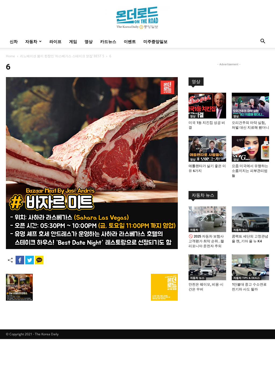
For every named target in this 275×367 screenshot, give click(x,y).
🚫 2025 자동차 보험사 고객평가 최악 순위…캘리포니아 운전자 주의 (206, 241)
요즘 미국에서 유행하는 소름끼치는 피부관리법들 (250, 171)
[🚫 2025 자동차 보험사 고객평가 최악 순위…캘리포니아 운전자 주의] (207, 219)
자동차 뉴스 (203, 195)
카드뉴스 (108, 41)
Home (10, 56)
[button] (262, 41)
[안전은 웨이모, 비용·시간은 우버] (207, 267)
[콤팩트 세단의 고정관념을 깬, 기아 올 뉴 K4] (250, 219)
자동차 (31, 41)
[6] (92, 247)
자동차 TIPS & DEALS (246, 278)
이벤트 (130, 41)
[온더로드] (137, 18)
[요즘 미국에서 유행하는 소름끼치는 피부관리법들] (250, 149)
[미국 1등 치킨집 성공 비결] (207, 105)
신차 (14, 41)
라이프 (55, 41)
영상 (89, 41)
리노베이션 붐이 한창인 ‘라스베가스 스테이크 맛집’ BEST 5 (62, 56)
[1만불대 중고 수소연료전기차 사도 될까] (250, 267)
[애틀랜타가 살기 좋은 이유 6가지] (207, 149)
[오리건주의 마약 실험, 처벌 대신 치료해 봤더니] (250, 105)
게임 (73, 41)
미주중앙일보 (155, 41)
